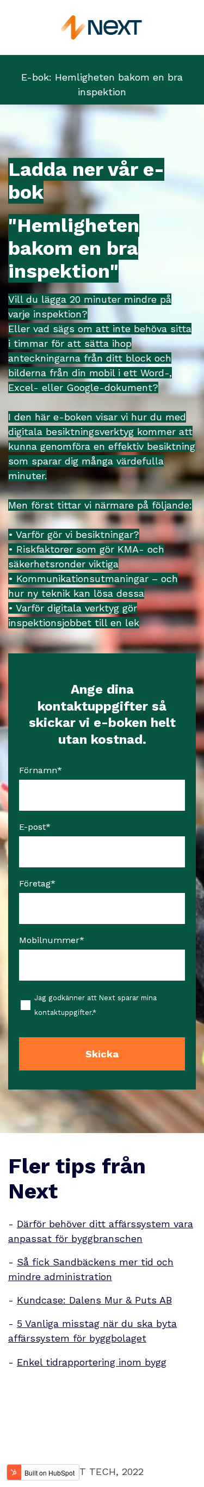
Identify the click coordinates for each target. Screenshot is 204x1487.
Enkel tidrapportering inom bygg (91, 1362)
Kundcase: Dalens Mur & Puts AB (94, 1300)
